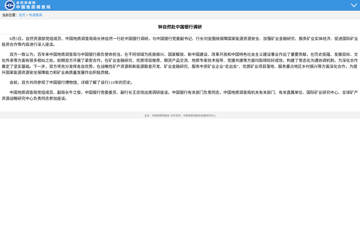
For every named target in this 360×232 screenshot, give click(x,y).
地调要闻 (35, 15)
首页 (22, 15)
